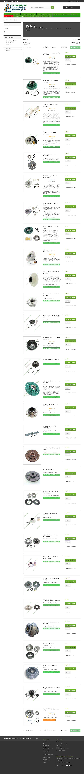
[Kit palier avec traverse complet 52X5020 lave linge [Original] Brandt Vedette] (32, 112)
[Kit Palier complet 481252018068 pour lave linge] (32, 630)
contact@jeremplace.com (67, 765)
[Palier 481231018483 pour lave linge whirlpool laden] (32, 717)
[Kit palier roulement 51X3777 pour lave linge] (32, 695)
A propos (7, 46)
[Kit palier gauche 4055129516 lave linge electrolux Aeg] (32, 323)
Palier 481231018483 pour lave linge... (51, 709)
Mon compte (59, 740)
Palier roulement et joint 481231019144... (49, 154)
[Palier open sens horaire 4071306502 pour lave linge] (32, 258)
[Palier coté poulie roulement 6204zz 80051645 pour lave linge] (32, 673)
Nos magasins (8, 50)
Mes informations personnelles (62, 748)
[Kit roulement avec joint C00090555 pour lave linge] (32, 651)
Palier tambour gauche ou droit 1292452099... (50, 405)
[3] (51, 57)
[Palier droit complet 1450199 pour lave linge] (32, 455)
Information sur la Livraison (11, 40)
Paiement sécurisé (9, 48)
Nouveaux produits (47, 743)
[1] (49, 57)
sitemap (44, 762)
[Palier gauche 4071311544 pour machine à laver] (32, 564)
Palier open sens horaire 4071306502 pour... (49, 250)
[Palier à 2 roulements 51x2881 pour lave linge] (32, 542)
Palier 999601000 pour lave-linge (51, 600)
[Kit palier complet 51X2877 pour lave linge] (32, 586)
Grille (77, 43)
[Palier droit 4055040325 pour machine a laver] (32, 521)
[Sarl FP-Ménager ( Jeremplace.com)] (16, 7)
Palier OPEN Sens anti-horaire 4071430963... (50, 81)
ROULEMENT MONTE (48, 469)
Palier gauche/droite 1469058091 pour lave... (51, 381)
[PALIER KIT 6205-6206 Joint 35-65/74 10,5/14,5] (32, 499)
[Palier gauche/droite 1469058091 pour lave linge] (32, 389)
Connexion (77, 1)
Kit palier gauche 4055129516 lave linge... (52, 316)
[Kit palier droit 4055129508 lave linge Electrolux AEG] (32, 367)
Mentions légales (9, 44)
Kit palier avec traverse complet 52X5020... (51, 105)
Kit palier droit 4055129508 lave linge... (51, 360)
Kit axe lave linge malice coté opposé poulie (50, 176)
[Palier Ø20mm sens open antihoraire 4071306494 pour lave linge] (32, 140)
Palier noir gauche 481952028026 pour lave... (51, 338)
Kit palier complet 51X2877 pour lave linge (51, 579)
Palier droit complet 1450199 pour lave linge (51, 448)
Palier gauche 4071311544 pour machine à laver (51, 557)
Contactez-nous (71, 1)
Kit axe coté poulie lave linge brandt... (50, 204)
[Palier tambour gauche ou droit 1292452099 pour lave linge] (32, 412)
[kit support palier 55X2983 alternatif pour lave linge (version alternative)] (32, 434)
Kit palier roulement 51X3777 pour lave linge (51, 688)
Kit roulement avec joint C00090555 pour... (49, 644)
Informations (9, 37)
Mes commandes (59, 742)
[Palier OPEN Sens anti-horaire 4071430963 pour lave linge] (32, 88)
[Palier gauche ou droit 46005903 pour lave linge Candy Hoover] (32, 279)
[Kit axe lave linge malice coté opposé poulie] (32, 183)
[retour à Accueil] (5, 20)
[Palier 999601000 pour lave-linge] (32, 608)
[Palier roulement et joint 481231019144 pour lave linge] (32, 162)
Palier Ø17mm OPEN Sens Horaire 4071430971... (51, 53)
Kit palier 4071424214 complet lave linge (51, 227)
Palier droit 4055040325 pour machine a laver (50, 514)
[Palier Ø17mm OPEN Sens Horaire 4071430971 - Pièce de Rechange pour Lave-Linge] (32, 61)
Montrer (24, 42)
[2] (50, 57)
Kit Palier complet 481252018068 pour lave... (51, 622)
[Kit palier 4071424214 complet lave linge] (32, 234)
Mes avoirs (58, 745)
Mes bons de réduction (60, 750)
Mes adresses (59, 747)
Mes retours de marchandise (62, 743)
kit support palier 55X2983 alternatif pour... (50, 427)
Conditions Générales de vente (12, 42)
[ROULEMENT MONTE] (32, 477)
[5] (54, 57)
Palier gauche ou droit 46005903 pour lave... (51, 272)
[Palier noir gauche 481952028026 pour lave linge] (32, 345)
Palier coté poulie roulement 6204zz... (50, 666)
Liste (79, 43)
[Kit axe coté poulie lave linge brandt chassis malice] (32, 211)
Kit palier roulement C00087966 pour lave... (51, 294)
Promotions (45, 742)
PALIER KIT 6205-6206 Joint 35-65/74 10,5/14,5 (51, 492)
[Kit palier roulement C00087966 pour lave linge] (32, 302)
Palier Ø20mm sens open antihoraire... (49, 133)
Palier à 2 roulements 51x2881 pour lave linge (50, 535)
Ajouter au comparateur (71, 64)
